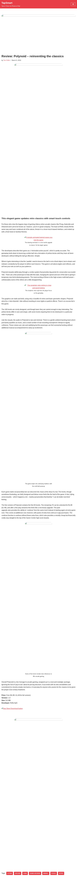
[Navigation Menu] (73, 4)
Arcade (17, 873)
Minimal (45, 873)
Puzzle (53, 873)
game (25, 873)
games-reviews (35, 873)
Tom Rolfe (6, 60)
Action (9, 873)
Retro (61, 873)
